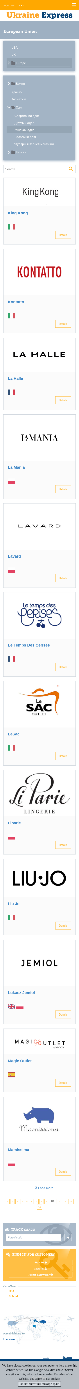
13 (71, 1201)
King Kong (18, 213)
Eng (21, 5)
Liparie (14, 823)
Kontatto (16, 302)
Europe (21, 63)
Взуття (20, 83)
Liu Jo (14, 904)
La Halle (15, 378)
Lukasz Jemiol (21, 992)
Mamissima (18, 1150)
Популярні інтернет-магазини (32, 144)
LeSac (14, 734)
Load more (45, 1188)
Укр (6, 5)
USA (14, 47)
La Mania (16, 467)
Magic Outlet (20, 1061)
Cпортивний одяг (26, 116)
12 (64, 1201)
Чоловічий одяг (25, 137)
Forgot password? (39, 1275)
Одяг (19, 107)
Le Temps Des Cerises (29, 645)
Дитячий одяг (24, 123)
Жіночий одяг (24, 130)
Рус (13, 5)
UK (13, 54)
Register (39, 1268)
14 (39, 1207)
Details (63, 235)
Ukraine (9, 1339)
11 (58, 1201)
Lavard (14, 556)
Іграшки (16, 92)
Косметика (19, 99)
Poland (13, 1296)
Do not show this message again (39, 1383)
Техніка (21, 152)
